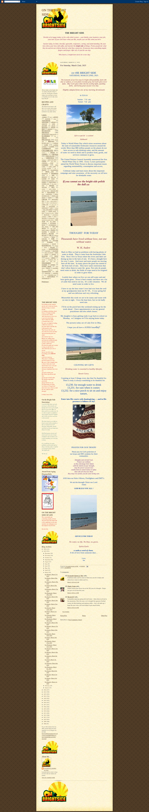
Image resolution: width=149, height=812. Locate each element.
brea (55, 136)
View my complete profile (48, 777)
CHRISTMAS (50, 158)
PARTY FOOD (45, 230)
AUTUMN (44, 125)
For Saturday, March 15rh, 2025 (50, 634)
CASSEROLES (46, 148)
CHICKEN (55, 154)
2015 (45, 709)
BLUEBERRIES (46, 136)
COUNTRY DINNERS (46, 168)
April (46, 570)
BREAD (44, 138)
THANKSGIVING (46, 271)
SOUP (56, 256)
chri (42, 158)
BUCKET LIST (45, 143)
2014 (45, 711)
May (46, 568)
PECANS (44, 235)
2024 (45, 690)
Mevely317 (70, 597)
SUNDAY (53, 264)
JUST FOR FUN (53, 203)
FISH (43, 185)
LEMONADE (45, 208)
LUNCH (56, 208)
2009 (45, 721)
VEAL (43, 276)
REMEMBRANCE (46, 245)
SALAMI (43, 249)
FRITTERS (44, 187)
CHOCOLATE (50, 156)
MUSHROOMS (51, 218)
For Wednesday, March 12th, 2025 (51, 645)
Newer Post (63, 616)
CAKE (46, 145)
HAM (43, 194)
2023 (45, 692)
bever (56, 129)
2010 (51, 117)
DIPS (53, 175)
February (47, 685)
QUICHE (54, 244)
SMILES (46, 254)
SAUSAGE (47, 251)
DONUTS (44, 177)
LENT (51, 208)
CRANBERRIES (54, 170)
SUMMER (44, 264)
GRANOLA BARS (45, 190)
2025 (45, 551)
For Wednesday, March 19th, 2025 (51, 619)
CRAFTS (44, 170)
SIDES (56, 252)
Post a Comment (66, 611)
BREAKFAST (46, 140)
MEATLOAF (47, 214)
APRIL (53, 124)
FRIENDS (51, 185)
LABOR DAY (45, 204)
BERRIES (50, 129)
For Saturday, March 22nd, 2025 (50, 608)
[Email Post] (87, 566)
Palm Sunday (53, 228)
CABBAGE (55, 143)
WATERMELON (45, 278)
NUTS (43, 225)
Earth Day (53, 177)
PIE (50, 235)
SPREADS (47, 258)
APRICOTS (44, 124)
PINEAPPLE (46, 237)
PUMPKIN (50, 242)
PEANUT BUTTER (48, 233)
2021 (45, 696)
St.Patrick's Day (52, 259)
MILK (49, 216)
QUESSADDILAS (45, 244)
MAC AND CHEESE (48, 209)
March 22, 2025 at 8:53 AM (73, 582)
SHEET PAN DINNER (48, 252)
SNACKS (44, 256)
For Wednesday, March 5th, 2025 (51, 668)
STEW (43, 261)
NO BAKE (53, 221)
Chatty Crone (71, 586)
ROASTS (56, 245)
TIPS (57, 271)
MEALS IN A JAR (49, 213)
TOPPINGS (55, 273)
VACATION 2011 (52, 275)
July (46, 564)
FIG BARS (54, 184)
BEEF (43, 129)
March (47, 572)
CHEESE (52, 152)
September (48, 559)
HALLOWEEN (51, 192)
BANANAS (44, 127)
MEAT (56, 213)
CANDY (51, 147)
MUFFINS (44, 218)
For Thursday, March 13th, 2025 (50, 642)
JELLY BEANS (54, 201)
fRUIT (53, 187)
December (48, 553)
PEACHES (52, 232)
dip (47, 175)
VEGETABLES (51, 276)
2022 (45, 694)
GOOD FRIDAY (52, 189)
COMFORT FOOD (47, 163)
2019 (45, 700)
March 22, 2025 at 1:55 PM (73, 593)
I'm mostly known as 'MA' (50, 769)
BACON (53, 125)
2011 (45, 717)
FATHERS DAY (45, 184)
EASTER (44, 178)
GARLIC (43, 189)
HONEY (50, 197)
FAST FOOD (52, 182)
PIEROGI (56, 235)
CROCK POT (49, 171)
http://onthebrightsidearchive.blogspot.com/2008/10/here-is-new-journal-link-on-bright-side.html (50, 736)
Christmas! (44, 159)
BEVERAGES (46, 131)
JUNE (47, 203)
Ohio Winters (45, 226)
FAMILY (44, 182)
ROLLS (45, 247)
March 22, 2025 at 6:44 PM (73, 607)
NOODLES (44, 223)
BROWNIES (51, 141)
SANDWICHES (53, 249)
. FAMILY (44, 117)
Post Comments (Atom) (75, 620)
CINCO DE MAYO (52, 159)
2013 (45, 713)
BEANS (53, 127)
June (46, 566)
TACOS (48, 268)
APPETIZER (45, 122)
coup (55, 168)
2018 (45, 702)
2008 (45, 723)
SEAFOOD (55, 251)
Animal (54, 119)
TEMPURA (50, 270)
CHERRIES (45, 154)
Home (84, 616)
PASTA (53, 230)
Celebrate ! (44, 152)
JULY (43, 203)
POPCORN (44, 239)
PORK (52, 239)
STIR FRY (52, 261)
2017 (45, 704)
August (47, 561)
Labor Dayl (53, 204)
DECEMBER (45, 173)
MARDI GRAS (52, 211)
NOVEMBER (53, 223)
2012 (45, 715)
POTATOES (45, 240)
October (47, 557)
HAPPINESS (49, 194)
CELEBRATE (47, 150)
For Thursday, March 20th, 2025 (50, 616)
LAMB (43, 206)
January (47, 687)
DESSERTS (54, 173)
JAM (48, 201)
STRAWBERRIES (46, 263)
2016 (45, 707)
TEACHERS (55, 268)
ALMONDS (47, 119)
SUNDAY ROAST (46, 266)
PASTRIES (44, 232)
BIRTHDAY (45, 133)
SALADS (52, 247)
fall (56, 180)
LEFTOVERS (52, 206)
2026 (45, 549)
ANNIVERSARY (46, 120)
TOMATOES (47, 273)
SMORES (53, 254)
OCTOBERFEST (52, 225)
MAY (43, 213)
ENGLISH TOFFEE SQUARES (48, 180)
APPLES (53, 122)
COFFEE (44, 161)
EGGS (53, 178)
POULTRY (55, 240)
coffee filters (53, 161)
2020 (45, 698)
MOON (55, 216)
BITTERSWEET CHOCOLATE (49, 134)
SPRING (53, 258)
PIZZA (53, 237)
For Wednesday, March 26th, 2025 (51, 594)
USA (45, 275)
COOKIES (45, 165)
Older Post (104, 616)
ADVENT (55, 117)
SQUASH (43, 259)
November (48, 555)
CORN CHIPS (52, 166)
